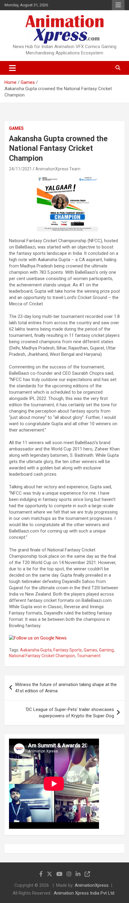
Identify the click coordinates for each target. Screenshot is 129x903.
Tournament (88, 655)
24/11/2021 (20, 168)
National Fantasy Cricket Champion (42, 655)
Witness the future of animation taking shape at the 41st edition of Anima (66, 688)
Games (16, 128)
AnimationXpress (92, 885)
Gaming (106, 650)
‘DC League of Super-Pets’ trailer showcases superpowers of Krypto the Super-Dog (70, 712)
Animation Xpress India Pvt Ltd (84, 893)
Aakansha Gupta (36, 650)
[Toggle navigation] (12, 68)
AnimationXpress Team (57, 168)
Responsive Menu (118, 5)
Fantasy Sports (67, 650)
